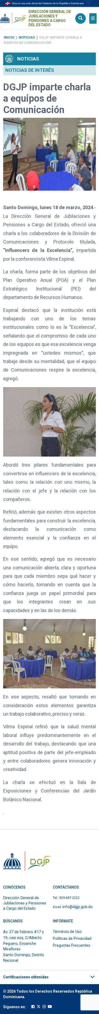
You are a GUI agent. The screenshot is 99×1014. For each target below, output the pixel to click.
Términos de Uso (67, 931)
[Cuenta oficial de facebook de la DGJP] (33, 1006)
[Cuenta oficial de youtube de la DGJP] (50, 1006)
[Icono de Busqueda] (80, 18)
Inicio (9, 37)
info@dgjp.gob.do (78, 907)
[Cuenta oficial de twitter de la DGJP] (38, 1006)
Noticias (27, 37)
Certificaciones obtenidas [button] (26, 977)
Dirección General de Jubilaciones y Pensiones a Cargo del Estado (50, 18)
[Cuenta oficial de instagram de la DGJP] (44, 1006)
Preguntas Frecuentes (71, 945)
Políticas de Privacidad (72, 938)
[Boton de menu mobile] (93, 18)
